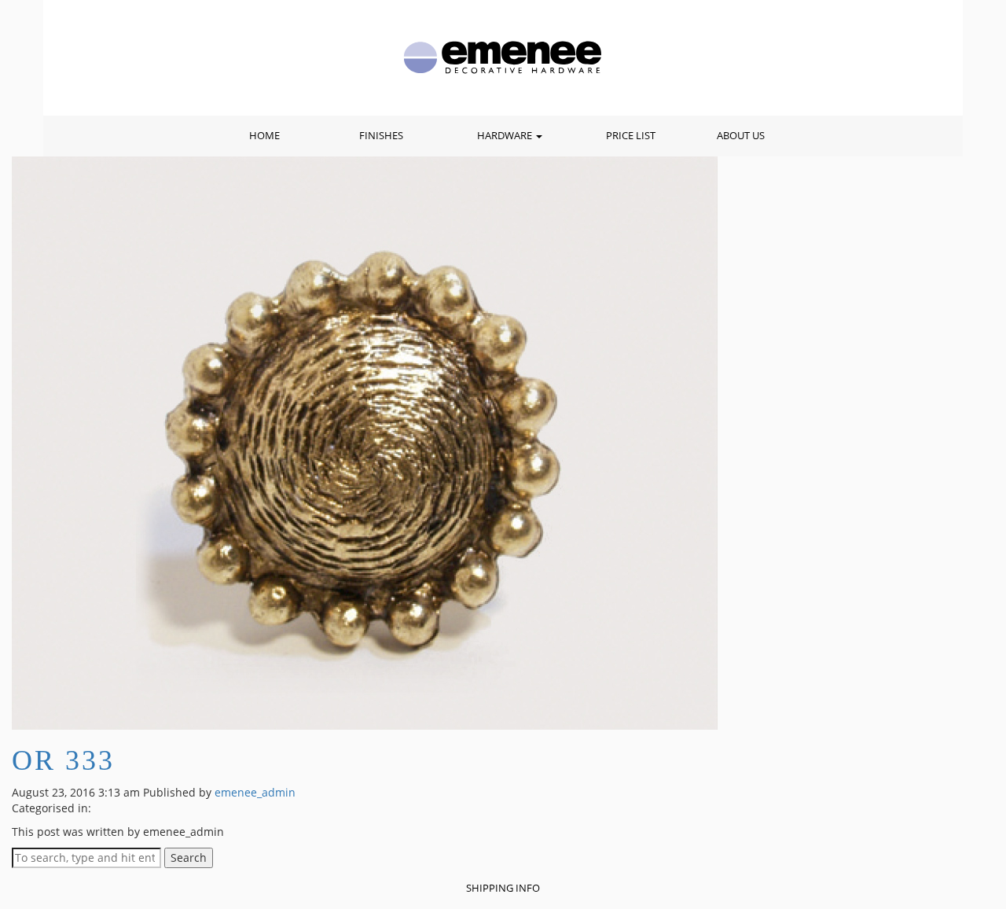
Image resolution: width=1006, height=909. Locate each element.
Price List (630, 135)
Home (264, 135)
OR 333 (63, 760)
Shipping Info (503, 888)
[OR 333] (365, 441)
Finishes (381, 135)
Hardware (505, 135)
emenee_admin (255, 792)
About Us (741, 135)
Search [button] (189, 857)
